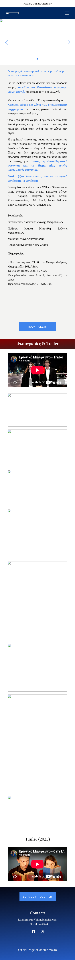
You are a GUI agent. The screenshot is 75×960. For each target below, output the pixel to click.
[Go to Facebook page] (35, 931)
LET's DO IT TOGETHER (37, 897)
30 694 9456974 (38, 923)
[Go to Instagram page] (42, 931)
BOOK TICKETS (37, 327)
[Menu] (67, 13)
